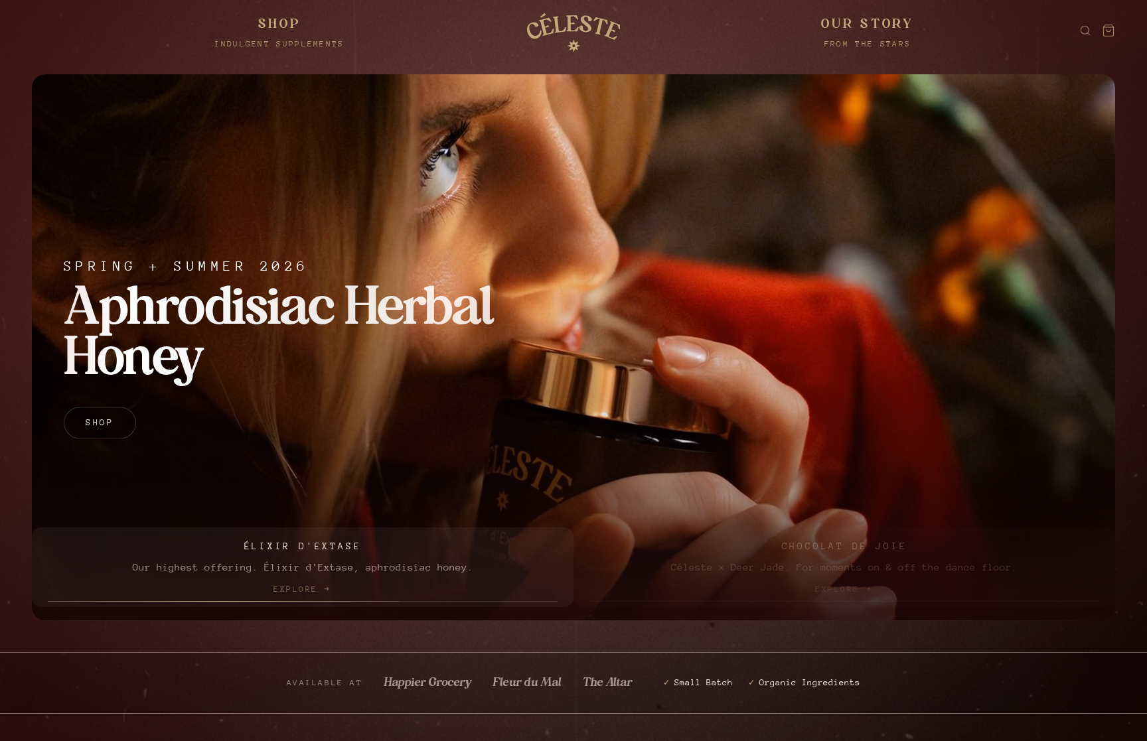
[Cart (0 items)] (1108, 30)
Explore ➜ (302, 588)
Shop (100, 445)
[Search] (1085, 30)
